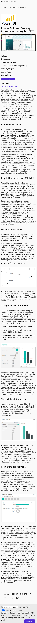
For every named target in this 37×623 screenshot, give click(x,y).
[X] (17, 594)
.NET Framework (27, 291)
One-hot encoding (8, 376)
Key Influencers (7, 115)
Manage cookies (14, 618)
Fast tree (13, 528)
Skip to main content (8, 1)
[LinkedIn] (25, 594)
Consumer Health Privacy (11, 613)
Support (24, 615)
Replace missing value (24, 376)
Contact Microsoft (14, 615)
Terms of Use (25, 618)
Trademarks (5, 620)
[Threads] (13, 598)
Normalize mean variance (14, 378)
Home (4, 7)
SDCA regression (27, 451)
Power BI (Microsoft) (9, 87)
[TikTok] (30, 594)
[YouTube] (13, 594)
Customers (13, 7)
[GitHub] (21, 594)
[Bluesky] (17, 598)
